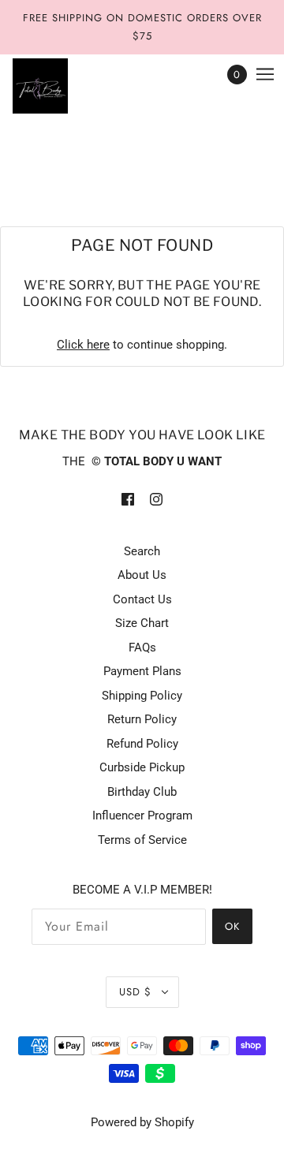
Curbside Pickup (142, 767)
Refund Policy (142, 744)
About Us (142, 575)
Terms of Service (142, 840)
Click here (83, 345)
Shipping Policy (142, 696)
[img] (128, 498)
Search (142, 551)
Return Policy (142, 719)
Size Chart (142, 623)
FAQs (142, 647)
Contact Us (142, 599)
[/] (56, 86)
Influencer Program (142, 815)
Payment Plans (142, 671)
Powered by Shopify (142, 1122)
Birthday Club (142, 792)
